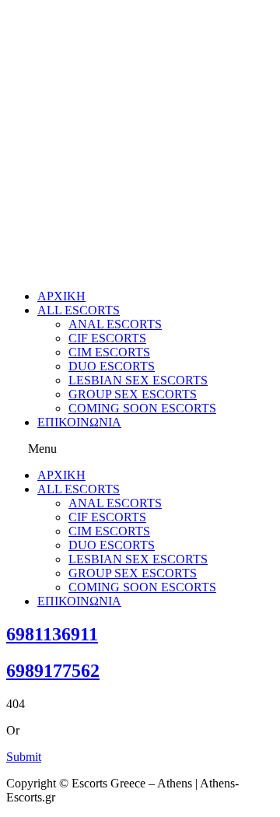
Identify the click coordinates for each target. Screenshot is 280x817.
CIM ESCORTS (109, 352)
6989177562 (53, 671)
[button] (140, 449)
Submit (23, 756)
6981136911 (52, 634)
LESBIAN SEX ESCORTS (138, 380)
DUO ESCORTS (111, 366)
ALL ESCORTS (78, 310)
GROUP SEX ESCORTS (132, 394)
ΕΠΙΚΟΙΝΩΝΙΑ (79, 422)
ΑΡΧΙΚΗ (61, 296)
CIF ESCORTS (107, 338)
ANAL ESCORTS (115, 324)
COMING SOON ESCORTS (142, 408)
